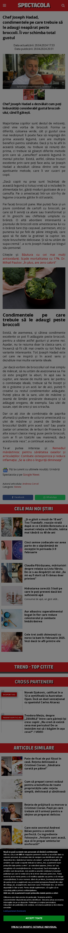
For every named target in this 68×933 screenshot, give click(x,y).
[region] (34, 891)
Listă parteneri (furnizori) (14, 911)
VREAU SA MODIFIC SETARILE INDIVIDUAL (34, 927)
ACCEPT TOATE (34, 918)
